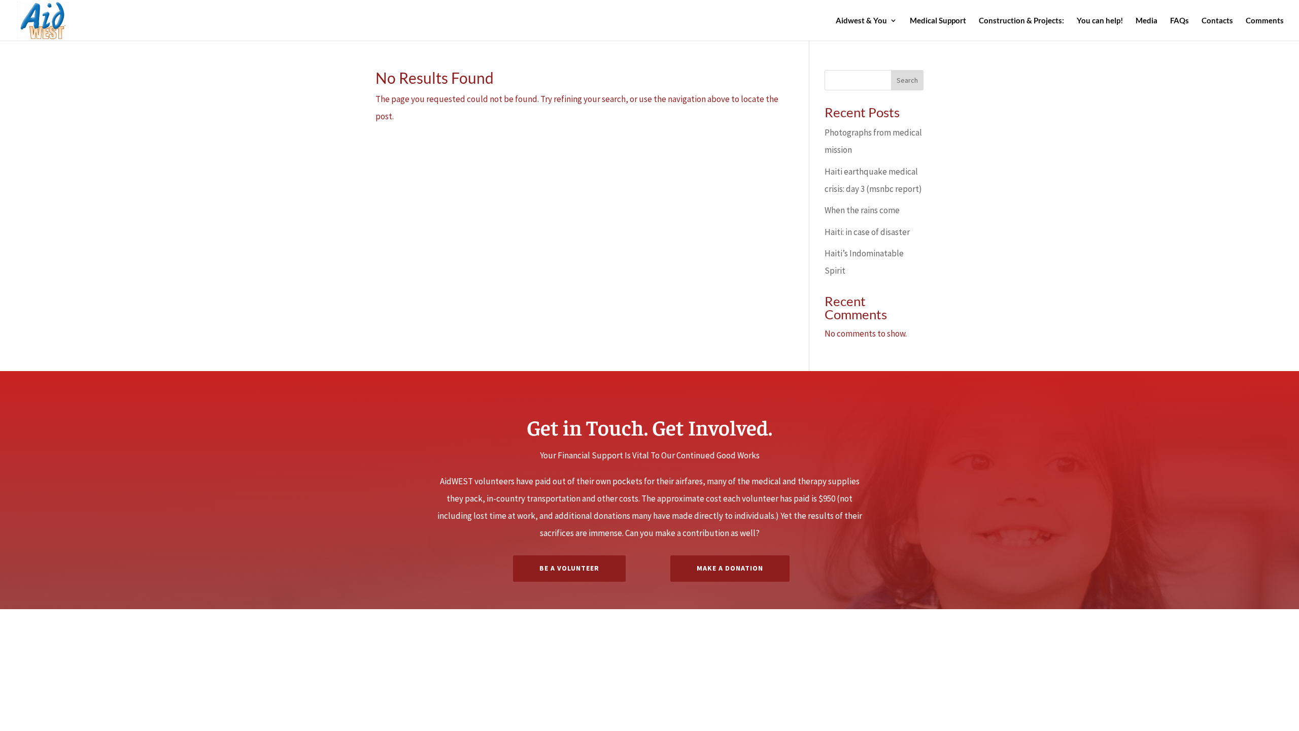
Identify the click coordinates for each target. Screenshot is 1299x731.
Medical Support (938, 21)
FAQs (1179, 21)
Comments (1265, 21)
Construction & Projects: (1021, 21)
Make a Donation (730, 568)
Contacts (1217, 21)
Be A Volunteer (569, 568)
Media (1146, 21)
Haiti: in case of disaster (867, 232)
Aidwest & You (861, 21)
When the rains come (862, 210)
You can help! (1100, 21)
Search (907, 80)
